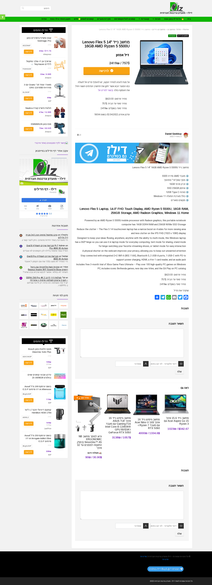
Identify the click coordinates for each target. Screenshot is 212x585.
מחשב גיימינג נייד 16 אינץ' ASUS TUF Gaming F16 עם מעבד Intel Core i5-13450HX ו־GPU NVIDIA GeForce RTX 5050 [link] (118, 425)
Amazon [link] (172, 36)
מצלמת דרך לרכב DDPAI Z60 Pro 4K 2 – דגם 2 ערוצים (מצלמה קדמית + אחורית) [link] (47, 279)
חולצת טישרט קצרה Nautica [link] (38, 108)
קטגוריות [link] (145, 19)
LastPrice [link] (47, 429)
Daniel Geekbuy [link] (173, 133)
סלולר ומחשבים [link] (174, 29)
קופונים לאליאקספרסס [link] (124, 19)
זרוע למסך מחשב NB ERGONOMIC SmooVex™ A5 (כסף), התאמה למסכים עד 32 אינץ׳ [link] (89, 442)
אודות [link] (44, 19)
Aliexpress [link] (47, 54)
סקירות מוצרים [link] (104, 19)
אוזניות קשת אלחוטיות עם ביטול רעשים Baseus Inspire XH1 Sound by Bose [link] (48, 268)
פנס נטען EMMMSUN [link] (41, 124)
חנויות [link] (158, 19)
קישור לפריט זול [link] (105, 90)
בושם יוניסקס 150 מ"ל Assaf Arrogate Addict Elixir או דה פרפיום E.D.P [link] (38, 438)
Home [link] (186, 29)
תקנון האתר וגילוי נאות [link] (60, 19)
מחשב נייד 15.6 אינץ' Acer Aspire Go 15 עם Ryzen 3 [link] (176, 421)
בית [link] (189, 19)
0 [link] (78, 135)
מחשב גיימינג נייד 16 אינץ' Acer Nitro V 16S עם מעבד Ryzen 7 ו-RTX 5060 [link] (147, 424)
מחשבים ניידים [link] (158, 29)
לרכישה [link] (104, 70)
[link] (2, 17)
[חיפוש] (23, 8)
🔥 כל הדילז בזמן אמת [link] (174, 19)
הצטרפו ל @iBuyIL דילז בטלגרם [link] (164, 569)
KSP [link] (49, 101)
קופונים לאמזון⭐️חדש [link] (84, 19)
